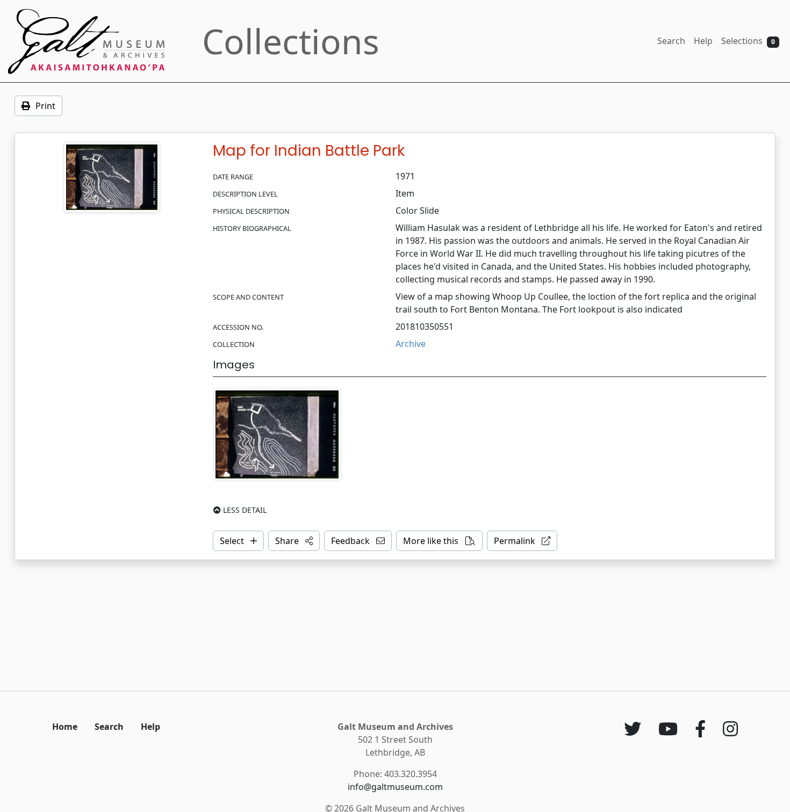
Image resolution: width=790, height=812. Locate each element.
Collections (290, 41)
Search (671, 41)
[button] (294, 541)
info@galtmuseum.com (395, 787)
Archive (411, 344)
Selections (748, 41)
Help (703, 41)
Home (64, 727)
